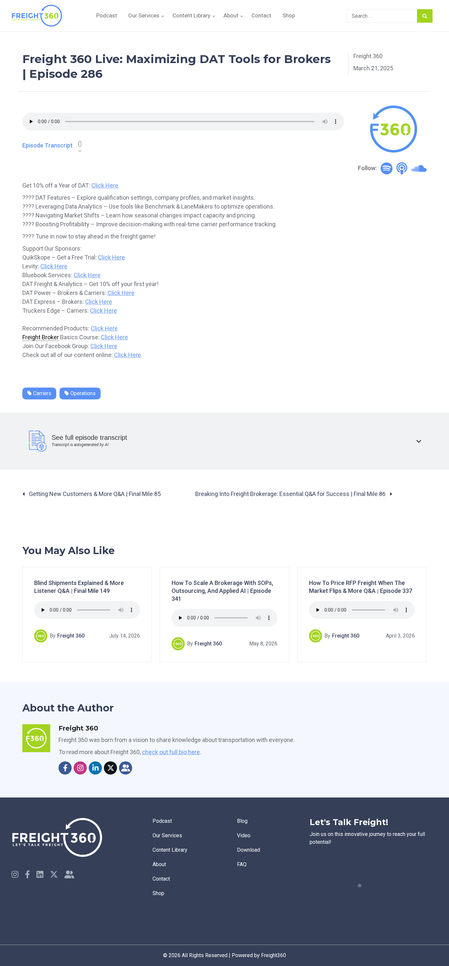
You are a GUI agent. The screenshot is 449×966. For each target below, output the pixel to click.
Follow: (367, 168)
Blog (242, 821)
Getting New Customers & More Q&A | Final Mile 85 (94, 493)
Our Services (143, 15)
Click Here (104, 185)
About (231, 15)
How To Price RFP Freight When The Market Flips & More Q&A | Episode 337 (360, 586)
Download (248, 850)
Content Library (191, 15)
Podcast (106, 15)
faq (242, 864)
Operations (82, 393)
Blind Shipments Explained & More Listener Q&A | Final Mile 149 (79, 586)
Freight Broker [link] (40, 337)
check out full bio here (171, 752)
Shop (288, 15)
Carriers (41, 393)
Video (243, 835)
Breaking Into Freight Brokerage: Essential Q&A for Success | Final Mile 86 (291, 493)
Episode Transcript (47, 145)
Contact (261, 15)
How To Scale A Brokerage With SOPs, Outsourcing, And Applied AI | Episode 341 (222, 590)
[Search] (425, 16)
